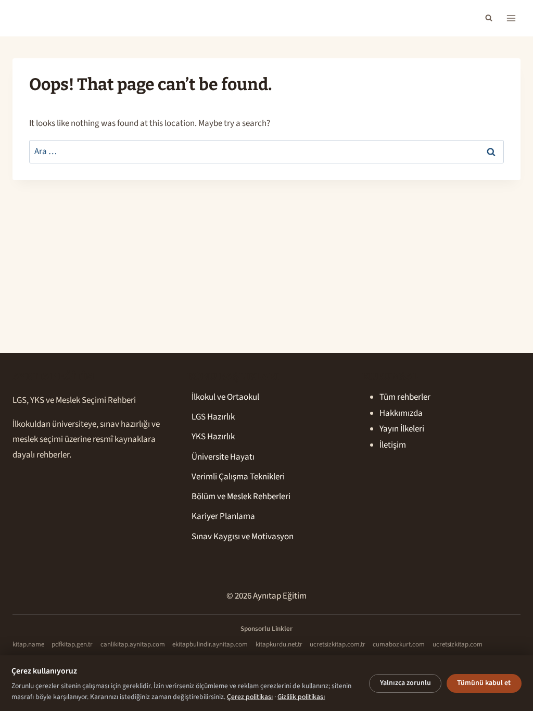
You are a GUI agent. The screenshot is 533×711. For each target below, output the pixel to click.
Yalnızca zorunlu (405, 683)
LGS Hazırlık (213, 417)
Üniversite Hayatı (223, 457)
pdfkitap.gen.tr (72, 644)
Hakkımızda (401, 413)
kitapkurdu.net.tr (279, 644)
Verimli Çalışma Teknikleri (238, 477)
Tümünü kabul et (484, 683)
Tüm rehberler (404, 397)
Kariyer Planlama (223, 516)
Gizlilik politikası (301, 697)
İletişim (392, 445)
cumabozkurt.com (399, 644)
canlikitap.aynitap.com (132, 644)
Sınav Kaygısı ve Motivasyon (243, 536)
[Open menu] (511, 18)
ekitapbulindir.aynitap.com (210, 644)
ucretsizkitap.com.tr (337, 644)
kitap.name (28, 644)
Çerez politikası (250, 697)
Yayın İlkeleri (401, 429)
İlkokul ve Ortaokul (225, 397)
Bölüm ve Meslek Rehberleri (241, 496)
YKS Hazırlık (213, 436)
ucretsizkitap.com (458, 644)
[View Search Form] (488, 18)
